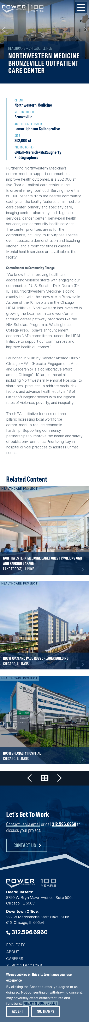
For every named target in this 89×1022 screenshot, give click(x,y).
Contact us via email (23, 824)
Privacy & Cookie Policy (40, 1003)
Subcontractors (24, 965)
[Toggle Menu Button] (81, 7)
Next (85, 29)
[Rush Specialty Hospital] (44, 720)
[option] (44, 29)
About (12, 952)
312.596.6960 (64, 824)
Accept (17, 1011)
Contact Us (24, 845)
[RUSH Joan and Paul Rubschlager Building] (44, 625)
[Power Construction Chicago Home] (31, 886)
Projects (15, 945)
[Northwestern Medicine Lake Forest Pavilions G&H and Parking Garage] (44, 530)
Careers (14, 958)
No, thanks (45, 1011)
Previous (3, 29)
